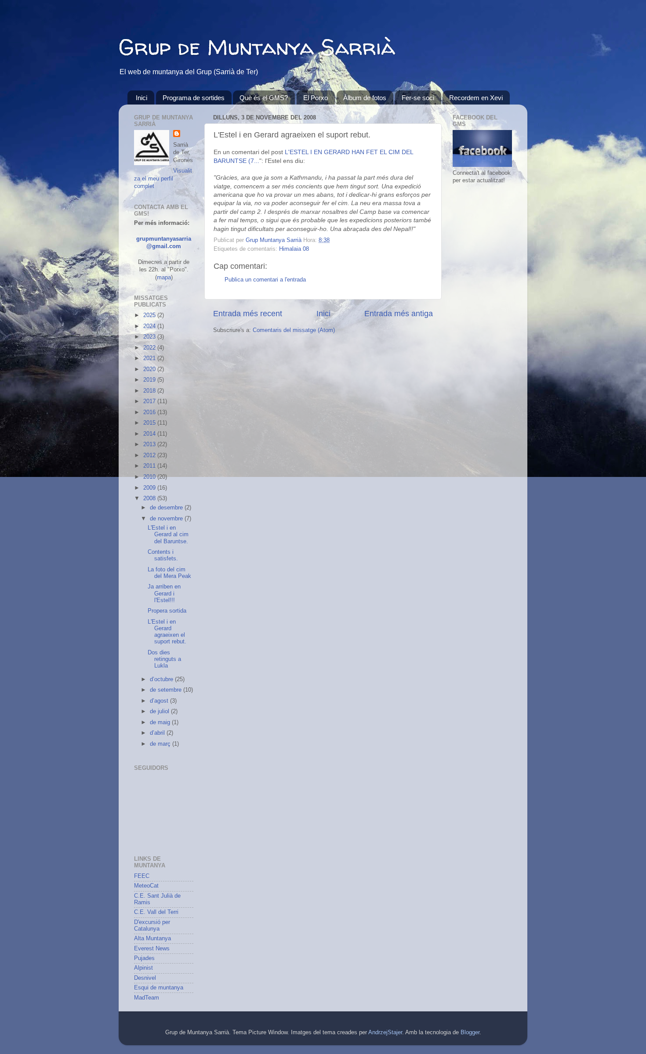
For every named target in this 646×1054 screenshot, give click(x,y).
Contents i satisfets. (163, 555)
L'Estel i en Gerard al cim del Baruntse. (168, 534)
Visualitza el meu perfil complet (163, 178)
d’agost (160, 701)
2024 (150, 326)
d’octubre (162, 679)
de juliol (160, 711)
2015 (150, 423)
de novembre (167, 519)
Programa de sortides (194, 97)
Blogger (470, 1032)
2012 (150, 455)
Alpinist (143, 968)
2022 (150, 348)
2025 (150, 315)
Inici (141, 97)
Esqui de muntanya (158, 988)
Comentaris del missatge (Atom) (294, 330)
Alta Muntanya (152, 938)
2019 (150, 380)
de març (161, 744)
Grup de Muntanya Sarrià (257, 47)
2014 (150, 434)
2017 (150, 401)
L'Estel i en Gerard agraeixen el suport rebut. (167, 632)
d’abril (158, 733)
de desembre (167, 508)
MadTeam (146, 998)
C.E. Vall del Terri (156, 912)
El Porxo (315, 97)
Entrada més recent (247, 313)
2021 (150, 358)
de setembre (166, 690)
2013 (150, 444)
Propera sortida (167, 611)
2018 (150, 391)
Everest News (152, 949)
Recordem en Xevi (476, 97)
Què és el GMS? (264, 97)
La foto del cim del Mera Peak (169, 573)
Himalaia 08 (294, 249)
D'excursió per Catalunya (152, 925)
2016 (150, 412)
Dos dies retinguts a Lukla (164, 659)
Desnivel (145, 978)
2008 (150, 498)
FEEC (141, 876)
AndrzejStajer (385, 1032)
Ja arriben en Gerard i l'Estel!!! (164, 593)
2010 (150, 477)
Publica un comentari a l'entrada (265, 280)
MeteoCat (146, 886)
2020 (150, 369)
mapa (164, 277)
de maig (161, 722)
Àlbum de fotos (364, 97)
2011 (150, 466)
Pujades (144, 958)
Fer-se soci (418, 97)
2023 (150, 337)
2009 (150, 488)
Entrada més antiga (398, 313)
